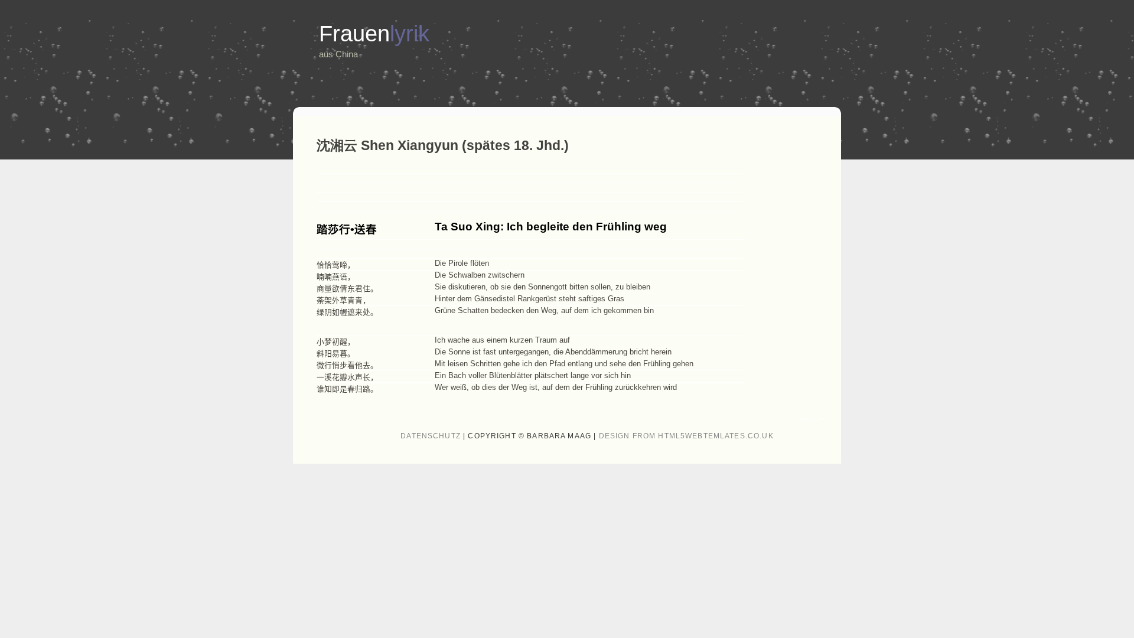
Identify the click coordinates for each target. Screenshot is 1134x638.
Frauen (374, 33)
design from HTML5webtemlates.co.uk (686, 436)
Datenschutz (430, 436)
